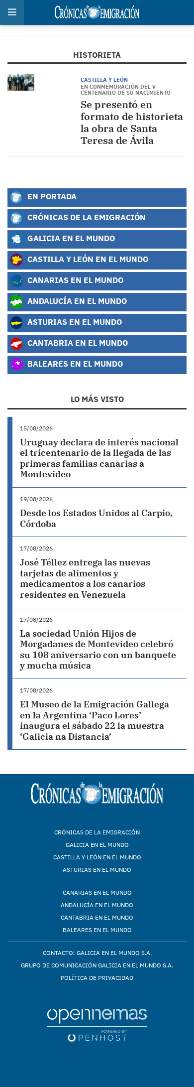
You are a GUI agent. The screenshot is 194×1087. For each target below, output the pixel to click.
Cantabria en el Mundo (76, 342)
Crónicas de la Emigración (85, 217)
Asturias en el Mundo (73, 321)
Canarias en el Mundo (74, 279)
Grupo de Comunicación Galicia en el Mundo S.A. (97, 965)
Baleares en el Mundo (74, 363)
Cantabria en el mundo (97, 917)
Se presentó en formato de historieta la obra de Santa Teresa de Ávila (132, 122)
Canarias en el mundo (97, 892)
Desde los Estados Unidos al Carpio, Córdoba (96, 518)
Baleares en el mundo (97, 930)
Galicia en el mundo (97, 844)
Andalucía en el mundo (97, 905)
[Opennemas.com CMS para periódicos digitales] (97, 1025)
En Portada (51, 196)
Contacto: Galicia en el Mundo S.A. (97, 952)
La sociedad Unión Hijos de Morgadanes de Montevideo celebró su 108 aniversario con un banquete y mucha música (98, 650)
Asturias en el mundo (97, 869)
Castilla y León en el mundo (97, 857)
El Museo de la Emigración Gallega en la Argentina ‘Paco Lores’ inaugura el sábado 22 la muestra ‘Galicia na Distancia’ (94, 720)
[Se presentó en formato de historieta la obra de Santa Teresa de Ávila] (20, 82)
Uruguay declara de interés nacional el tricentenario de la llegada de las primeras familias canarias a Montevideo (99, 458)
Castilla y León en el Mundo (86, 259)
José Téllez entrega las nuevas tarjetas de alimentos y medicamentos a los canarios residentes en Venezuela (85, 578)
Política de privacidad (97, 977)
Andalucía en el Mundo (76, 300)
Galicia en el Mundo (70, 238)
